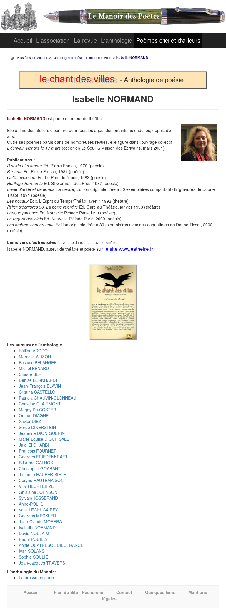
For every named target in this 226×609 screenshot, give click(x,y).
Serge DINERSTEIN (37, 427)
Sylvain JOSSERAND (38, 498)
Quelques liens (160, 592)
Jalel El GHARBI (34, 445)
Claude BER (30, 374)
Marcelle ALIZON (35, 356)
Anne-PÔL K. (31, 504)
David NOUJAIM (34, 533)
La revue (85, 40)
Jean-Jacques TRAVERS (42, 563)
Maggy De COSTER (37, 409)
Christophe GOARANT (40, 468)
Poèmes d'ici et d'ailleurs (168, 40)
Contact (124, 592)
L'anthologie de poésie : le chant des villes (81, 58)
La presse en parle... (38, 577)
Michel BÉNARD (34, 368)
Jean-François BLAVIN (40, 386)
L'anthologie (116, 40)
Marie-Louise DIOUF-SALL (44, 439)
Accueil (23, 40)
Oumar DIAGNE (34, 415)
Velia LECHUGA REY (38, 510)
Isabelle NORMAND (37, 527)
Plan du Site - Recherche (78, 592)
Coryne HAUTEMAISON (41, 480)
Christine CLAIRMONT (40, 404)
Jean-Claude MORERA (40, 521)
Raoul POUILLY (33, 539)
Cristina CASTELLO (37, 392)
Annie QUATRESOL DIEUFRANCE (51, 545)
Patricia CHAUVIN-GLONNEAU (47, 398)
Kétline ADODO (33, 351)
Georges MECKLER (37, 516)
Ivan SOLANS (31, 551)
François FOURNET (37, 451)
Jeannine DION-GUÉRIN (42, 433)
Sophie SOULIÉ (33, 557)
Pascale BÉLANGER (38, 362)
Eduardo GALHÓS (36, 463)
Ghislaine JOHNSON (38, 492)
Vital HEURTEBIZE (36, 486)
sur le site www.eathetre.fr (124, 248)
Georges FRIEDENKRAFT (43, 457)
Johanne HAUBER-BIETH (43, 474)
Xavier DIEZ (30, 421)
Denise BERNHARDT (38, 380)
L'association (53, 40)
